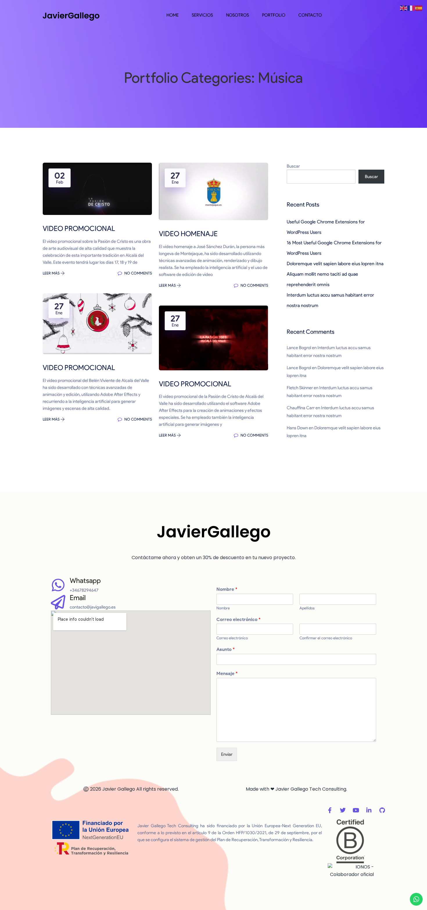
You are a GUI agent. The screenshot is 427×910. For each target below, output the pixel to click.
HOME (172, 15)
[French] (411, 7)
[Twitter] (343, 810)
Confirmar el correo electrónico (325, 638)
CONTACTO (310, 15)
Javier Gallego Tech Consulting (310, 789)
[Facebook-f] (330, 810)
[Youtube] (356, 810)
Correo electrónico (238, 619)
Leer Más (51, 273)
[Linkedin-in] (369, 810)
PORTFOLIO (273, 15)
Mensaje (227, 673)
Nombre (226, 589)
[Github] (382, 810)
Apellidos (307, 608)
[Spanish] (419, 7)
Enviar (226, 754)
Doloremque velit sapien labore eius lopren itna (335, 263)
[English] (404, 7)
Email (78, 597)
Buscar (293, 166)
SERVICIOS (202, 15)
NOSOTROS (237, 15)
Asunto (225, 649)
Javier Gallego (118, 789)
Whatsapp (85, 580)
